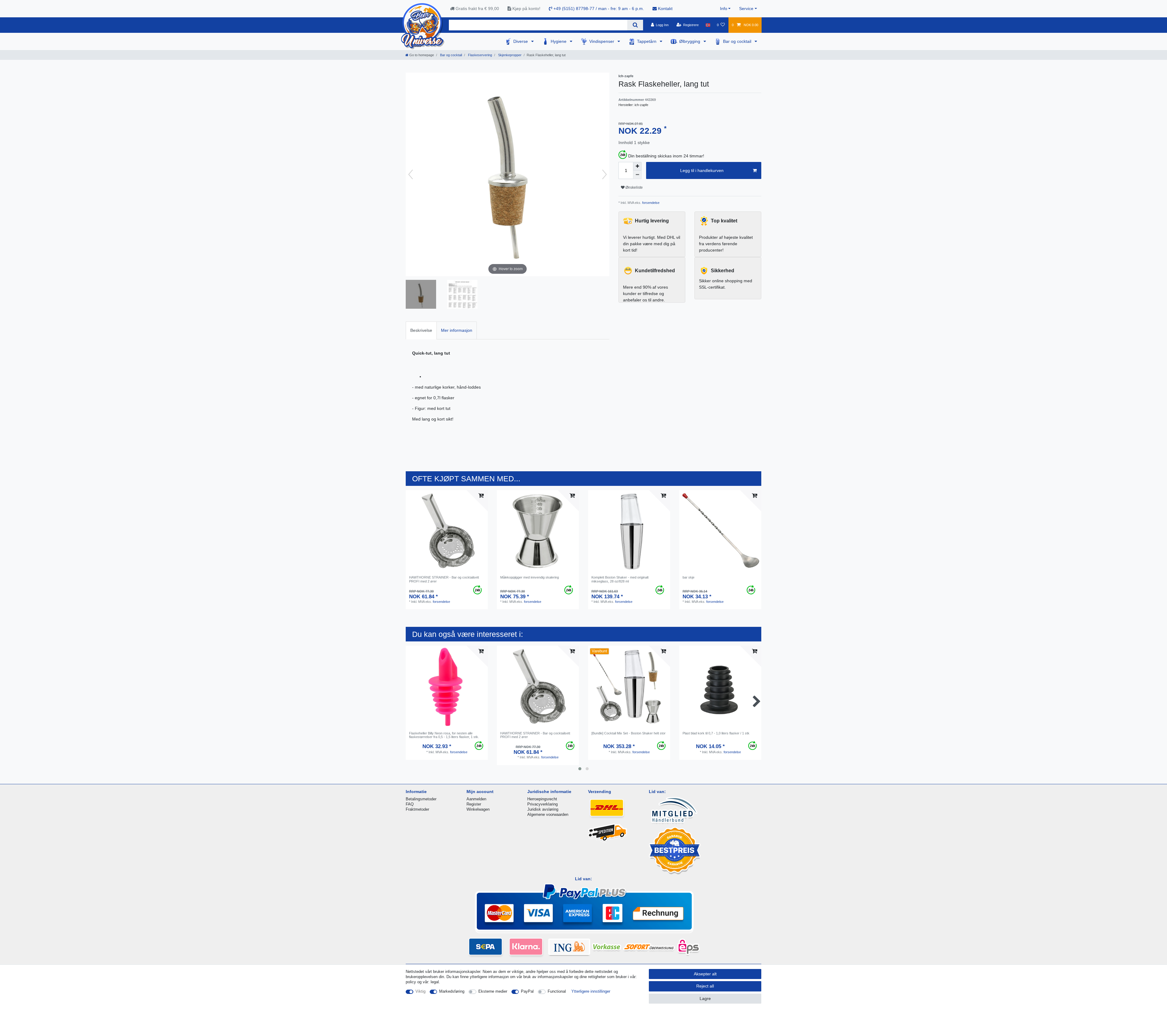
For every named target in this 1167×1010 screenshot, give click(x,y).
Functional (557, 991)
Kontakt (665, 8)
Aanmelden (476, 799)
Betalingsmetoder (421, 799)
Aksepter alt (705, 973)
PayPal (527, 991)
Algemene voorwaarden (547, 814)
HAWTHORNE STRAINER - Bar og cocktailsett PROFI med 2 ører (444, 579)
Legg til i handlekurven (702, 170)
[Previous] (410, 174)
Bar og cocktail (737, 41)
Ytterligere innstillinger (590, 991)
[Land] (707, 25)
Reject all (705, 986)
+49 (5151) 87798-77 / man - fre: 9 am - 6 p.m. (598, 8)
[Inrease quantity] (637, 166)
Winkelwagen (478, 809)
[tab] (421, 330)
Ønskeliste (634, 187)
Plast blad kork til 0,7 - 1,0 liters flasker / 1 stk (716, 733)
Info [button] (723, 8)
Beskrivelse (421, 330)
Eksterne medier (492, 991)
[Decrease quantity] (637, 174)
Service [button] (746, 8)
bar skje (688, 577)
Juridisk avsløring (542, 809)
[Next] (604, 174)
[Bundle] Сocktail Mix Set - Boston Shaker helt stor (628, 733)
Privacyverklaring (542, 804)
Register (473, 804)
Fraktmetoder (417, 809)
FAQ (410, 804)
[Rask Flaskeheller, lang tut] (421, 295)
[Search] (635, 25)
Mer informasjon (456, 330)
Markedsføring (451, 991)
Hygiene (559, 41)
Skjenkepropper (509, 55)
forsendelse (650, 202)
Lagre (705, 998)
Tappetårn (647, 41)
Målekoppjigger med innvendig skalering (529, 577)
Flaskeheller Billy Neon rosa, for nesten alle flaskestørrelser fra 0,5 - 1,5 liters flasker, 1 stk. (444, 735)
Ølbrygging (690, 41)
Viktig (420, 991)
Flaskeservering (479, 55)
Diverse (521, 41)
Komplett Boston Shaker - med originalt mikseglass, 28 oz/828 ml (620, 579)
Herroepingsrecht (542, 799)
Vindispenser (602, 41)
